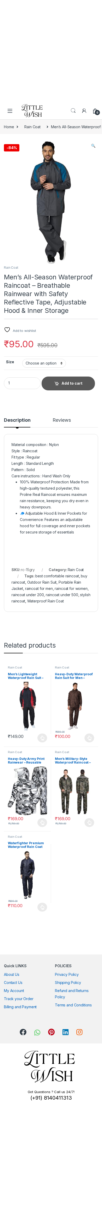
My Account (14, 990)
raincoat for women (71, 588)
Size (10, 362)
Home (9, 127)
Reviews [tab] (62, 420)
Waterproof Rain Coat (45, 601)
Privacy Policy (67, 974)
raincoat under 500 (62, 595)
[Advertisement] (51, 51)
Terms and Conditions (73, 1005)
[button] (93, 146)
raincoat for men (39, 588)
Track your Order (18, 998)
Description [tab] (17, 420)
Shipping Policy (68, 982)
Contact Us (13, 982)
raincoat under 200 (28, 595)
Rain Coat (32, 127)
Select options (41, 738)
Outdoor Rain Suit (42, 582)
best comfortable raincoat (57, 576)
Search (73, 111)
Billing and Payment (20, 1007)
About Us (11, 974)
